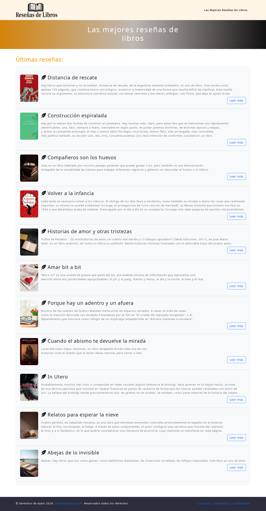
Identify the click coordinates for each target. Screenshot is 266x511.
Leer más (237, 100)
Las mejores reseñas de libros (226, 10)
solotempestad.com (69, 503)
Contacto (204, 503)
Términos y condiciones (232, 503)
